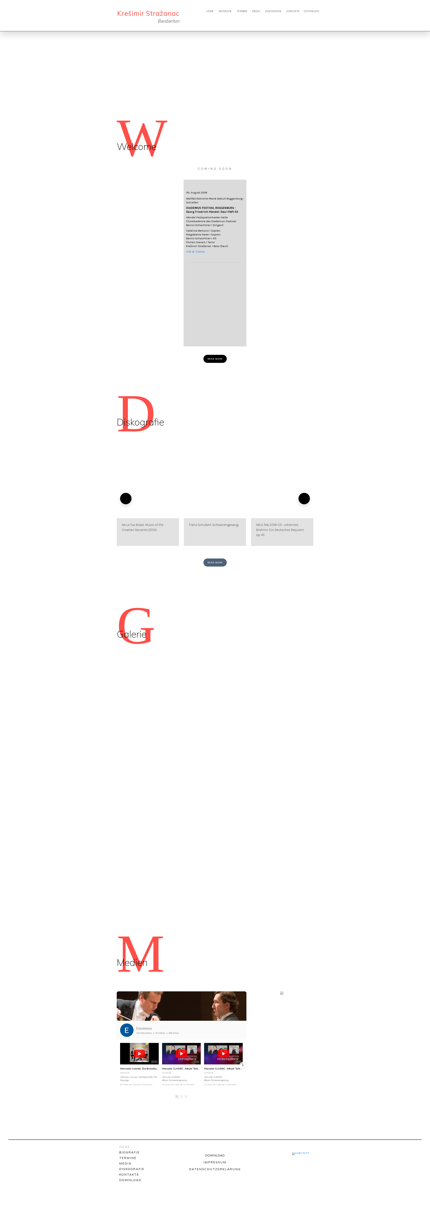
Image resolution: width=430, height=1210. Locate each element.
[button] (120, 1065)
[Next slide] (304, 498)
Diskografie (273, 11)
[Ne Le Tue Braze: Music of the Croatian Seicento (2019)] (148, 498)
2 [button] (181, 1096)
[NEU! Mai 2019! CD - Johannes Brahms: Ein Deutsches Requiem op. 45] (282, 498)
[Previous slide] (126, 498)
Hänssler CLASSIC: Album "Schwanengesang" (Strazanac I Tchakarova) (223, 1068)
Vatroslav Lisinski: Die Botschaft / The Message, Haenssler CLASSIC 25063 (139, 1068)
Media (256, 11)
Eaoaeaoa (144, 1028)
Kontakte (293, 11)
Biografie (225, 11)
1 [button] (177, 1096)
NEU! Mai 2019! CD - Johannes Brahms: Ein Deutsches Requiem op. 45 (280, 530)
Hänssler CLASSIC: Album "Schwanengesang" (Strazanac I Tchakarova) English (181, 1068)
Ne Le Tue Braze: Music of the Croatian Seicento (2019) (142, 527)
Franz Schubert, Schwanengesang (213, 525)
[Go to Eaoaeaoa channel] (127, 1030)
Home (210, 11)
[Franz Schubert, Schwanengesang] (215, 498)
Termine (242, 11)
